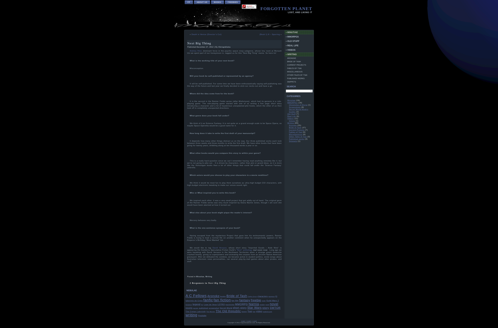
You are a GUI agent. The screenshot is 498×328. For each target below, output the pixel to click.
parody (195, 308)
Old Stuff (293, 41)
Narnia (254, 304)
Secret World (226, 308)
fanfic (208, 300)
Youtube (202, 316)
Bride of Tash (236, 296)
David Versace (220, 248)
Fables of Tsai (294, 68)
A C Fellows (196, 296)
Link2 (249, 321)
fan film (235, 301)
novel (274, 304)
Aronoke (213, 296)
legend (196, 304)
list (202, 304)
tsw (254, 312)
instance (189, 304)
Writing (208, 277)
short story (240, 307)
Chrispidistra (224, 47)
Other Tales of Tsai (297, 75)
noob (267, 304)
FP (189, 2)
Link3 (255, 321)
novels (189, 308)
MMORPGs (293, 37)
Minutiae (200, 277)
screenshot (214, 308)
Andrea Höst (196, 51)
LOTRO (221, 304)
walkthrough (267, 311)
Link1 (243, 321)
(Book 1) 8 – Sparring (270, 34)
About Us (202, 2)
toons (244, 312)
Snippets (291, 82)
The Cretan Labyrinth (196, 312)
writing (191, 315)
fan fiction (222, 300)
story (265, 307)
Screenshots (295, 107)
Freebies (233, 2)
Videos (291, 50)
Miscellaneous (294, 72)
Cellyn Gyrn (252, 296)
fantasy (244, 300)
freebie (256, 300)
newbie (262, 304)
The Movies (210, 311)
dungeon (271, 296)
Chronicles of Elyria (298, 105)
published (203, 308)
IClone (292, 121)
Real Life (292, 45)
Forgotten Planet (286, 8)
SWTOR (275, 307)
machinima (230, 305)
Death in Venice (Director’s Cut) (207, 34)
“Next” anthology (244, 250)
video (259, 311)
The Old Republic (228, 311)
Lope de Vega (210, 305)
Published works (296, 78)
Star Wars (254, 307)
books (223, 296)
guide (264, 301)
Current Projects (296, 65)
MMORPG (241, 304)
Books (217, 2)
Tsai (249, 311)
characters (262, 296)
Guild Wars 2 (272, 301)
